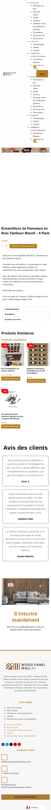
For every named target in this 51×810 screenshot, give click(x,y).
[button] (25, 309)
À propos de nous (13, 319)
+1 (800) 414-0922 (10, 773)
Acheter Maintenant (11, 379)
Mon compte (12, 710)
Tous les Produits (14, 707)
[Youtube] (19, 744)
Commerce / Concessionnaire (19, 713)
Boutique (34, 3)
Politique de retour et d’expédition (21, 719)
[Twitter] (7, 744)
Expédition (9, 314)
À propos (34, 41)
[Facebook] (3, 744)
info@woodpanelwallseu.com (16, 761)
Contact (10, 716)
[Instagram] (11, 744)
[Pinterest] (15, 744)
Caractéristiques (12, 309)
